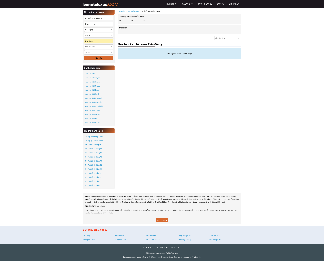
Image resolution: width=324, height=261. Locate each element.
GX (144, 20)
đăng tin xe (176, 247)
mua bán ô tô (187, 4)
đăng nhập (234, 4)
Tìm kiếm (98, 58)
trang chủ (171, 4)
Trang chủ (121, 11)
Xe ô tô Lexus (133, 11)
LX (132, 20)
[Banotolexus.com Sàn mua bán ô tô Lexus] (102, 4)
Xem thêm (161, 220)
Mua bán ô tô (90, 74)
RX (120, 20)
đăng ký (220, 4)
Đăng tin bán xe (205, 4)
